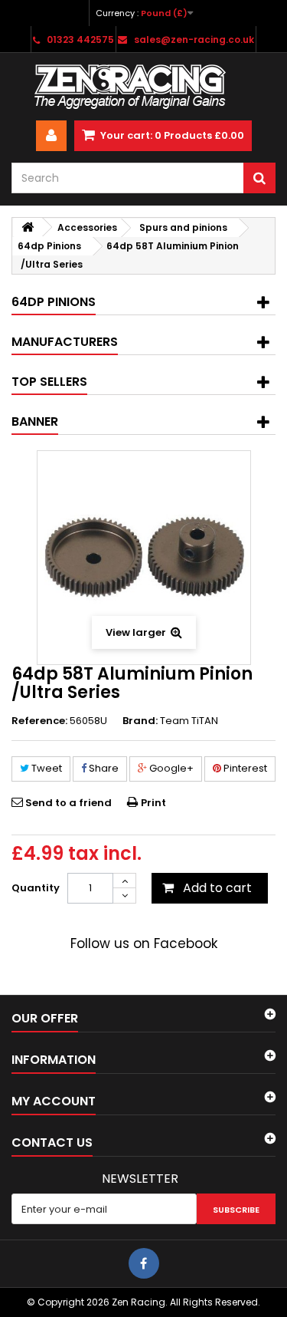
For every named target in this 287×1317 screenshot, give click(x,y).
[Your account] (51, 135)
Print (153, 802)
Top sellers (49, 381)
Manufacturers (64, 342)
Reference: (39, 721)
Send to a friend (68, 802)
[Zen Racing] (143, 87)
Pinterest (244, 768)
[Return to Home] (27, 227)
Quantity (35, 888)
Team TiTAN (189, 720)
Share (102, 768)
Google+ (170, 768)
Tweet (45, 768)
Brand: (140, 721)
